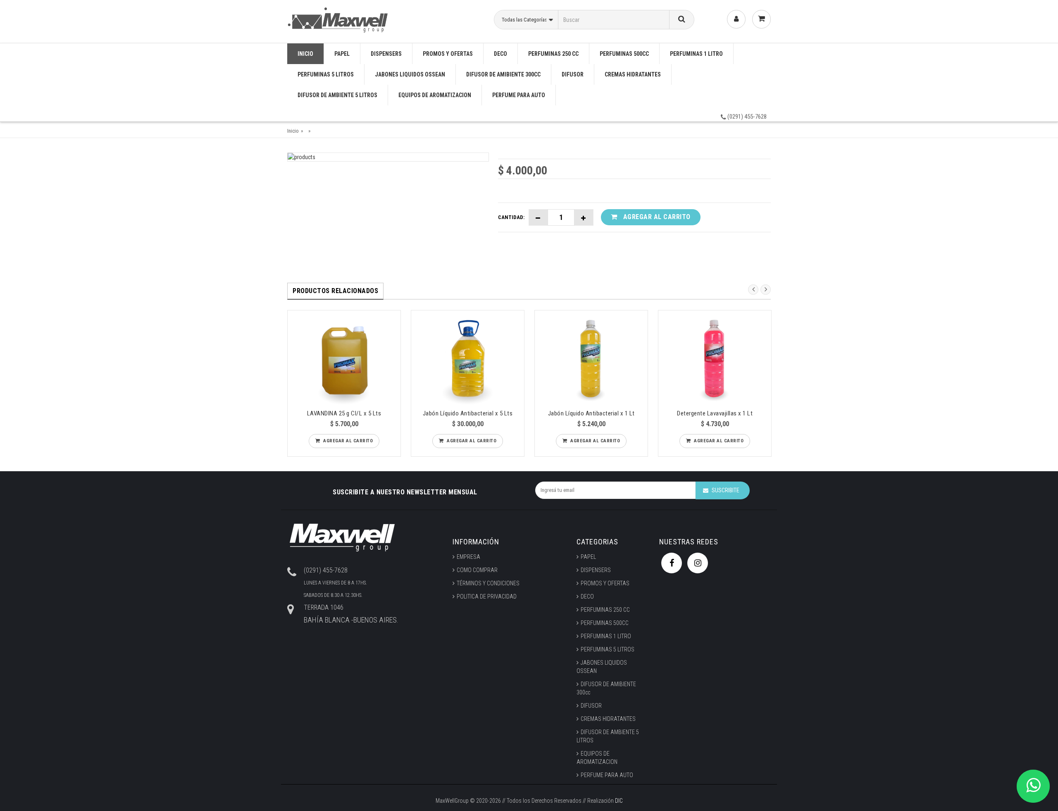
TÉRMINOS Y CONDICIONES (488, 583)
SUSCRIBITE (725, 490)
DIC (619, 800)
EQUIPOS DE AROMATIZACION (434, 95)
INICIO (305, 53)
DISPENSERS (386, 53)
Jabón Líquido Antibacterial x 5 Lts (468, 413)
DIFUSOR (573, 74)
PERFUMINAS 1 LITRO (696, 53)
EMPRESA (468, 556)
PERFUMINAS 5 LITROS (326, 74)
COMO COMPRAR (477, 570)
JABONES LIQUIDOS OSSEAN (410, 74)
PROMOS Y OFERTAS (448, 53)
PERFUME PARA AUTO (518, 95)
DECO (500, 53)
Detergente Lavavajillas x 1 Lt (715, 413)
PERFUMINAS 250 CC (553, 53)
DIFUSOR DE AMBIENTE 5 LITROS (337, 95)
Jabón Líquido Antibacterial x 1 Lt (591, 413)
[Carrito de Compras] (761, 19)
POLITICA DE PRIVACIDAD (487, 596)
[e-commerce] (339, 19)
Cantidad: (511, 217)
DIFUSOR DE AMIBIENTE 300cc (503, 74)
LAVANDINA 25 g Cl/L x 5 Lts (344, 413)
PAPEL (342, 53)
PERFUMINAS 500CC (624, 53)
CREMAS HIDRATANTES (633, 74)
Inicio (293, 131)
